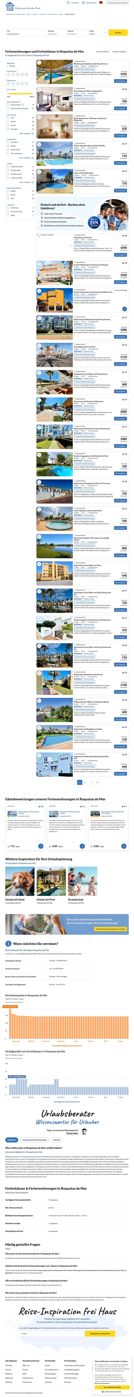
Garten (22, 125)
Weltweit (9, 1378)
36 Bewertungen (88, 679)
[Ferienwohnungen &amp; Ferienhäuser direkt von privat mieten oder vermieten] (22, 8)
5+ (27, 74)
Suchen (118, 32)
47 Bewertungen (88, 515)
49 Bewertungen (88, 351)
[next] (92, 782)
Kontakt (48, 1382)
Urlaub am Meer (22, 178)
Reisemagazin (50, 1374)
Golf (22, 198)
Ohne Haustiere (22, 153)
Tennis (22, 195)
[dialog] (112, 1376)
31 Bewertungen (88, 150)
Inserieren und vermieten (74, 1365)
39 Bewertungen (89, 177)
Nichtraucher (22, 150)
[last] (97, 782)
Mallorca (9, 1374)
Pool (22, 118)
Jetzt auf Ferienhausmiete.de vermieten (111, 929)
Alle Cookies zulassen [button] (112, 1387)
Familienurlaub (22, 174)
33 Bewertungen (88, 406)
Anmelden (75, 3)
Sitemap (8, 1382)
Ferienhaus (22, 208)
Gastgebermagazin (72, 1369)
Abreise (70, 31)
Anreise (51, 31)
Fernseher (22, 129)
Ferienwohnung (22, 211)
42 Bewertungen (88, 95)
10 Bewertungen (88, 242)
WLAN (22, 121)
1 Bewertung (87, 460)
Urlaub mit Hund (22, 166)
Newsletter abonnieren (100, 1333)
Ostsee (8, 1369)
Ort (8, 31)
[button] (112, 1392)
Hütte (22, 215)
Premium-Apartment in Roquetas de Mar (51, 1270)
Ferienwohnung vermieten (118, 3)
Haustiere (22, 142)
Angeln (22, 191)
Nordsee (8, 1365)
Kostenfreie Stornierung (22, 108)
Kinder (22, 146)
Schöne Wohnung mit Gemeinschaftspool (82, 1270)
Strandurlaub (22, 170)
